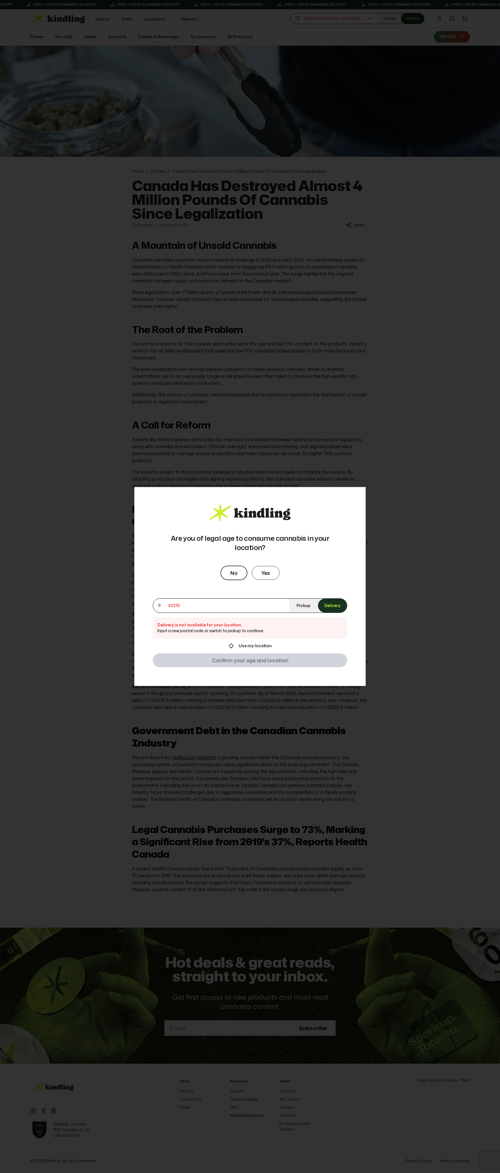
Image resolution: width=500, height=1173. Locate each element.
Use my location (255, 645)
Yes (265, 573)
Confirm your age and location (250, 660)
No (234, 573)
